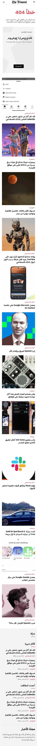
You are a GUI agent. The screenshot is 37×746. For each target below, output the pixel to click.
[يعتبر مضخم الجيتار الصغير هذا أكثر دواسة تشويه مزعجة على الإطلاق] (18, 371)
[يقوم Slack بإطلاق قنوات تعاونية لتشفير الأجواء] (18, 463)
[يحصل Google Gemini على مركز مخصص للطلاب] (18, 555)
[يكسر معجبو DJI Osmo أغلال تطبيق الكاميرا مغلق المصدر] (18, 417)
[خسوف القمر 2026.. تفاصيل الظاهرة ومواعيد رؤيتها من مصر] (18, 188)
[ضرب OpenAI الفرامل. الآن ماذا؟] (18, 600)
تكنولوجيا (32, 159)
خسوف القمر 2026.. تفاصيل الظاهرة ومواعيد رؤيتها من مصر (20, 212)
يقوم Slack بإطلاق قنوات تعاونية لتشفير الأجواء (18, 487)
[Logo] (19, 2)
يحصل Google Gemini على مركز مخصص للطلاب (21, 578)
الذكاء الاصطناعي (30, 113)
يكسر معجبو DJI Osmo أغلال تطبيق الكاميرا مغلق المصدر (20, 441)
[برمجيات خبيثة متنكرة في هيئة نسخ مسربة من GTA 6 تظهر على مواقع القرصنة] (18, 140)
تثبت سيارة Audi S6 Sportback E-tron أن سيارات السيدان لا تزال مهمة (20, 533)
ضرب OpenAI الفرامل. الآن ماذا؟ (22, 623)
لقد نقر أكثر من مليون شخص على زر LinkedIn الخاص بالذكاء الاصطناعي (20, 118)
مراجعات (32, 391)
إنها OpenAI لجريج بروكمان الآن (22, 351)
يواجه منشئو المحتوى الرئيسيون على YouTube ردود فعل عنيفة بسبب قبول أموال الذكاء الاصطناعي (19, 259)
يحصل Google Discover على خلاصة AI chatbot (19, 306)
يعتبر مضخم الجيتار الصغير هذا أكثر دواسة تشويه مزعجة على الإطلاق (21, 395)
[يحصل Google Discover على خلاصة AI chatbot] (18, 282)
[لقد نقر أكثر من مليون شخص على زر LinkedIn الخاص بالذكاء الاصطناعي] (18, 94)
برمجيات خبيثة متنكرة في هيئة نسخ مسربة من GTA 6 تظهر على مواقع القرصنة (21, 165)
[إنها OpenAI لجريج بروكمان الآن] (18, 328)
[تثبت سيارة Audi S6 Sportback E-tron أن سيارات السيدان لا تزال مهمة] (18, 509)
